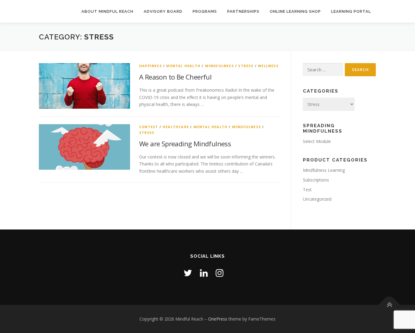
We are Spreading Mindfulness (185, 143)
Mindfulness (219, 65)
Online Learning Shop (295, 11)
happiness (150, 65)
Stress (245, 65)
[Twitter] (187, 273)
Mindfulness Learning (324, 170)
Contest (148, 126)
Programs (205, 11)
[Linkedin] (204, 273)
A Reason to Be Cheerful (175, 76)
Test (307, 189)
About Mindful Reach (107, 11)
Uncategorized (317, 199)
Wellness (268, 65)
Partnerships (243, 11)
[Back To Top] (389, 304)
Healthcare (176, 126)
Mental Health (183, 65)
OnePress (217, 319)
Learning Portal (351, 11)
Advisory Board (163, 11)
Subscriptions (316, 180)
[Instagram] (220, 273)
